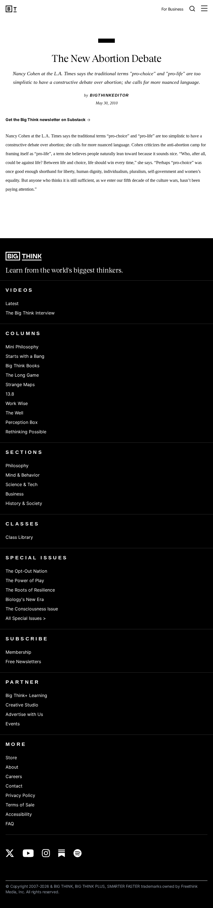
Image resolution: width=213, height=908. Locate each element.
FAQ (10, 823)
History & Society (24, 503)
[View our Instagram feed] (46, 853)
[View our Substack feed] (61, 853)
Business (15, 494)
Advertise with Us (24, 714)
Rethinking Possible (26, 431)
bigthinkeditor (109, 95)
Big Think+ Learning (26, 695)
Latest (12, 303)
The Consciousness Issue (32, 609)
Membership (18, 652)
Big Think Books (22, 365)
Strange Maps (20, 384)
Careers (14, 776)
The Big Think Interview (30, 313)
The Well (14, 413)
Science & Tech (21, 484)
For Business (172, 9)
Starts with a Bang (25, 356)
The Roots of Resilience (30, 590)
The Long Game (22, 375)
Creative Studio (22, 705)
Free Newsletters (23, 661)
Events (13, 723)
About (12, 767)
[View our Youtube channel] (28, 853)
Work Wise (17, 403)
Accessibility (19, 814)
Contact (14, 786)
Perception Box (22, 422)
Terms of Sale (20, 805)
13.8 (10, 394)
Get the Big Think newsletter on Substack (45, 119)
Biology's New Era (25, 599)
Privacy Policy (20, 795)
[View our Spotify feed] (77, 853)
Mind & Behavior (23, 475)
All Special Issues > (26, 618)
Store (11, 757)
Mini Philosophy (22, 346)
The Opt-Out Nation (26, 571)
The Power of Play (25, 580)
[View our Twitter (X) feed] (10, 853)
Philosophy (17, 465)
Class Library (19, 537)
